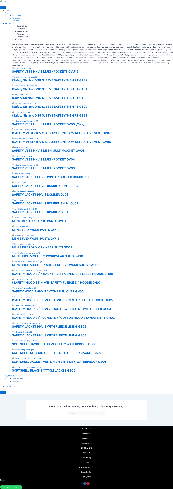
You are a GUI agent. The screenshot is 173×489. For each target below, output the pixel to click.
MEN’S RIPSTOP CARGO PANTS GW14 (39, 221)
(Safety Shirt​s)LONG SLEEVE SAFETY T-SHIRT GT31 (49, 89)
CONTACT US (10, 386)
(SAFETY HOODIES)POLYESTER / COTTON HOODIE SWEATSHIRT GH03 (63, 317)
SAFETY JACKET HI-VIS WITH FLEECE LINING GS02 (49, 326)
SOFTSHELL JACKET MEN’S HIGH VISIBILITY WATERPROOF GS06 (59, 361)
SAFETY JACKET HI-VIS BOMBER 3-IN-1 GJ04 (45, 186)
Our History (16, 18)
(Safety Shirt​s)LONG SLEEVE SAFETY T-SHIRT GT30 (50, 98)
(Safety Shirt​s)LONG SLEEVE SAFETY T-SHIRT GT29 (49, 106)
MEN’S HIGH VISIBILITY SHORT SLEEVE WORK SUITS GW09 (55, 265)
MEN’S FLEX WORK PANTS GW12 (35, 238)
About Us (86, 453)
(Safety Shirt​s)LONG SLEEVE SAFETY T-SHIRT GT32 (49, 80)
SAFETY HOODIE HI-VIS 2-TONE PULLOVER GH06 (48, 291)
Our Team (15, 21)
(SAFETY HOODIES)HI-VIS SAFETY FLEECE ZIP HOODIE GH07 (56, 282)
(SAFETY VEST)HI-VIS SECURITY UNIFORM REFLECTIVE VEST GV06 (61, 142)
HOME (7, 10)
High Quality (16, 381)
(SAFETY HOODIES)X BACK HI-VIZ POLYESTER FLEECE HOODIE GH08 (62, 274)
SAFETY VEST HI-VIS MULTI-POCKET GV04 (43, 159)
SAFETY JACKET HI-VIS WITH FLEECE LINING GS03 (49, 335)
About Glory (16, 16)
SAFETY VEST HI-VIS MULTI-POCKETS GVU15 (45, 71)
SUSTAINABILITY (11, 376)
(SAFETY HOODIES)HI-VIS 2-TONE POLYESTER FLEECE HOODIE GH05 (62, 300)
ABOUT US (9, 13)
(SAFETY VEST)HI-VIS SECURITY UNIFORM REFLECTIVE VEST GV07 (61, 133)
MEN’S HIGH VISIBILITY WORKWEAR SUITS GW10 (47, 256)
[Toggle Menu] (3, 7)
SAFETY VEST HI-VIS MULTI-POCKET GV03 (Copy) (48, 124)
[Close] (3, 392)
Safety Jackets (86, 443)
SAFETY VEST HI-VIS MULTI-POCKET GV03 (43, 168)
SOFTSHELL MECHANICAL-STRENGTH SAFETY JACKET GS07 (56, 353)
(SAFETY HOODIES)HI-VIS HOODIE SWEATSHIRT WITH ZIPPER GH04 (61, 309)
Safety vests (86, 434)
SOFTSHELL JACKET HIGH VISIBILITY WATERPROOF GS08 (54, 344)
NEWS (7, 384)
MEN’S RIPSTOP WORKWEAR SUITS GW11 (42, 247)
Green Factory (17, 378)
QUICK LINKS (86, 448)
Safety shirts (87, 438)
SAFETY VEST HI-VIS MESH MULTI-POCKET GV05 (48, 150)
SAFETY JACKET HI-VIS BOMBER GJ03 (40, 194)
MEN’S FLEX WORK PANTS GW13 (35, 230)
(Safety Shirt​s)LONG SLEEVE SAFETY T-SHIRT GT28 (49, 115)
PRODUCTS (9, 23)
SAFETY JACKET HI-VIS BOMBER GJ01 (40, 212)
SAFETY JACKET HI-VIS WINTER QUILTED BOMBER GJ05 (53, 177)
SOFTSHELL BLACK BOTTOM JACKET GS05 (43, 370)
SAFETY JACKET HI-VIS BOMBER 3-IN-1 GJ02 (45, 203)
